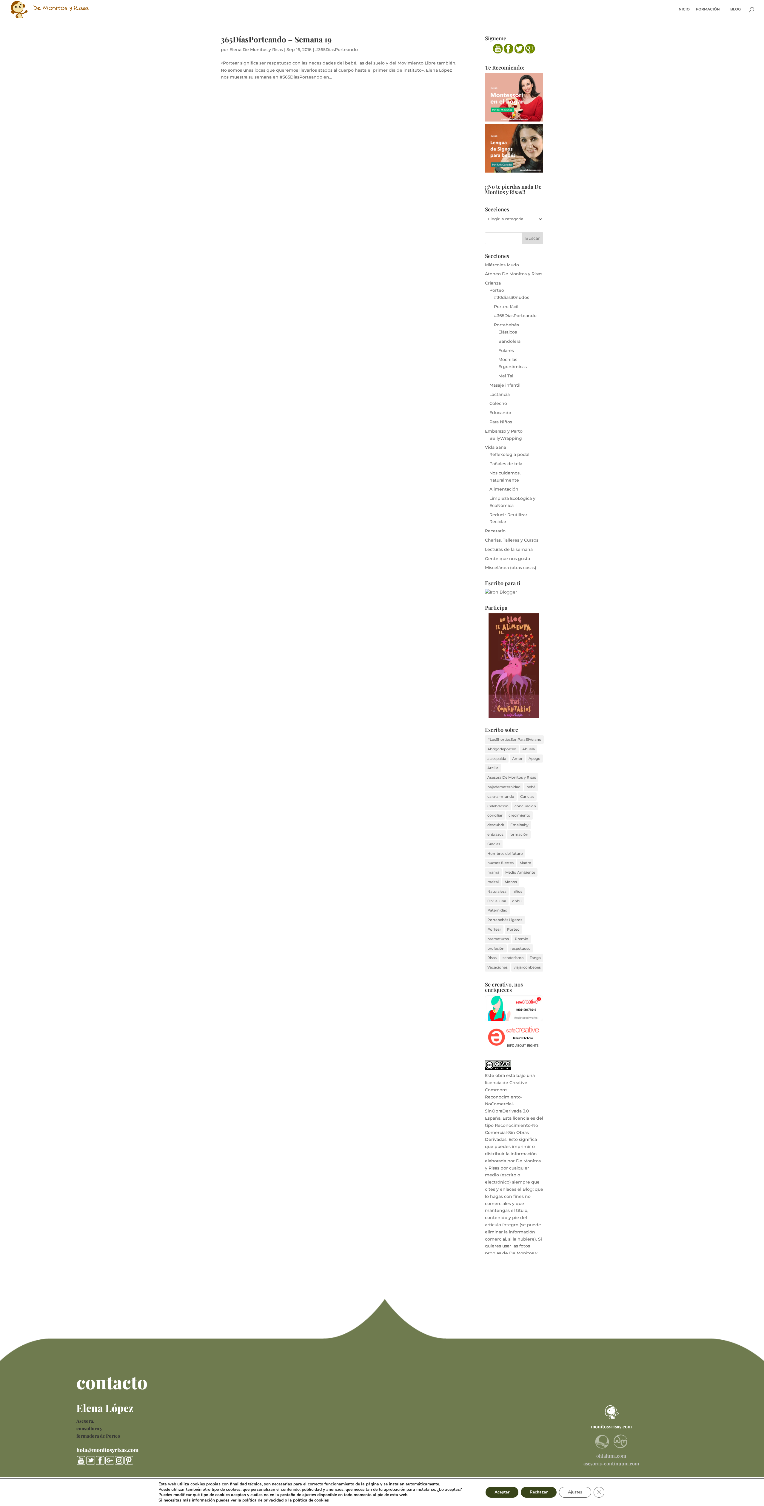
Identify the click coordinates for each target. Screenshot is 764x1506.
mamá (493, 872)
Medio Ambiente (520, 872)
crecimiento (519, 815)
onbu (517, 901)
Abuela (528, 749)
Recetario (495, 531)
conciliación (525, 806)
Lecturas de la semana (509, 549)
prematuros (498, 939)
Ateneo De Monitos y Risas (513, 273)
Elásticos (507, 332)
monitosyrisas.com (611, 1426)
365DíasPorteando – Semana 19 (276, 39)
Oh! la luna (496, 901)
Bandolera (509, 341)
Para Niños (500, 422)
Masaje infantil (504, 385)
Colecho (498, 403)
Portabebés (506, 325)
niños (517, 891)
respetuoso (520, 948)
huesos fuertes (500, 862)
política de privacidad (263, 1500)
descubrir (495, 825)
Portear (494, 929)
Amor (517, 758)
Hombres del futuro (505, 853)
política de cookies (311, 1500)
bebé (530, 787)
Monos (511, 882)
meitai (493, 882)
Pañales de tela (505, 463)
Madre (525, 862)
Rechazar (539, 1492)
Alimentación (503, 489)
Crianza (493, 283)
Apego (534, 758)
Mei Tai (505, 376)
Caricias (527, 796)
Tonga (535, 957)
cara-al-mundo (500, 796)
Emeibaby (519, 825)
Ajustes (575, 1492)
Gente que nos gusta (507, 558)
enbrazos (495, 834)
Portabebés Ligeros (504, 920)
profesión (495, 948)
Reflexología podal (509, 454)
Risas (492, 957)
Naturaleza (496, 891)
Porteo (496, 290)
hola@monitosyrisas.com (107, 1449)
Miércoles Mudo (502, 265)
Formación (708, 9)
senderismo (513, 957)
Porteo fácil (506, 306)
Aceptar (502, 1492)
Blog (735, 9)
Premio (521, 939)
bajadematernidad (503, 787)
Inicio (683, 9)
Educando (500, 412)
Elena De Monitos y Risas (256, 49)
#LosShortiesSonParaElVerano (514, 739)
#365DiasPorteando (336, 49)
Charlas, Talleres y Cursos (511, 540)
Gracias (493, 844)
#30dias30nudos (511, 297)
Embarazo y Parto (504, 431)
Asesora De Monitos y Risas (511, 777)
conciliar (495, 815)
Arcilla (492, 768)
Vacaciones (497, 967)
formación (518, 834)
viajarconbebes (527, 967)
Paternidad (497, 910)
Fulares (506, 350)
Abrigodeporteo (501, 749)
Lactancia (499, 394)
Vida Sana (495, 447)
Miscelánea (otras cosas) (510, 567)
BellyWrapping (505, 438)
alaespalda (496, 758)
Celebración (498, 806)
